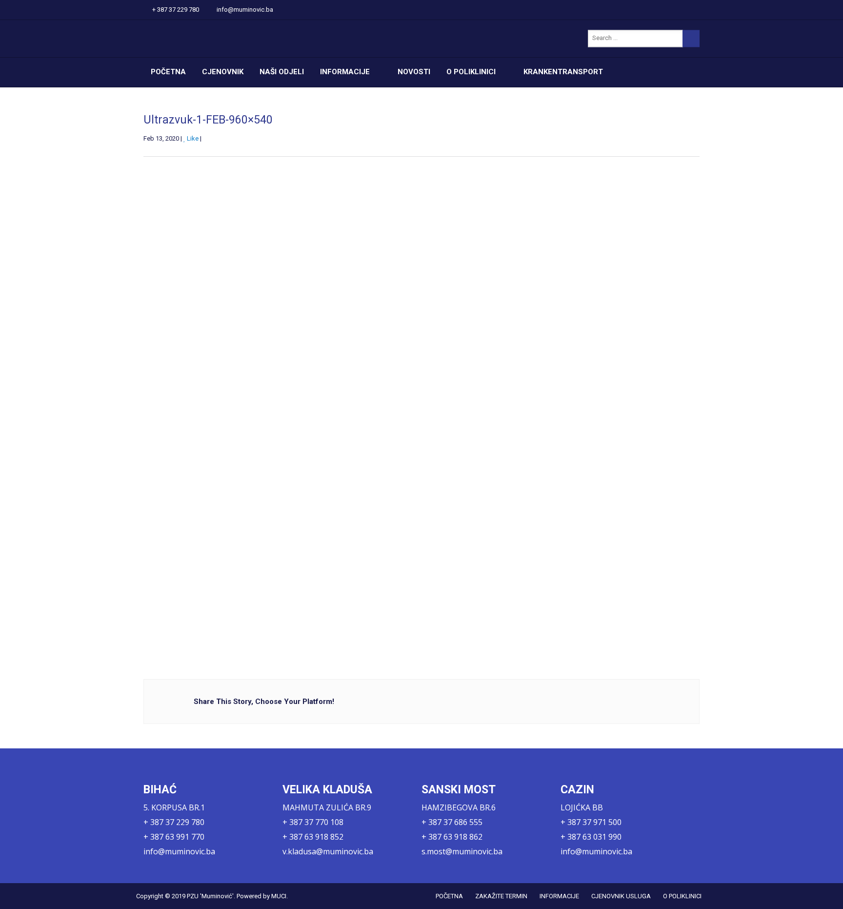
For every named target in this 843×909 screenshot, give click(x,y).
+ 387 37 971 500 (591, 822)
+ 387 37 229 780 (175, 9)
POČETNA (168, 71)
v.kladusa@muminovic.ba (327, 851)
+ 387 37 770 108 (312, 822)
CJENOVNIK (222, 71)
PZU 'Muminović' (210, 896)
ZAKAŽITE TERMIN (501, 896)
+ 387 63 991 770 (173, 837)
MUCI (278, 896)
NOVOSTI (414, 71)
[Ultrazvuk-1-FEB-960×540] (377, 402)
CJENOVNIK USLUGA (621, 896)
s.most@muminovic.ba (462, 851)
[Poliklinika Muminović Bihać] (236, 38)
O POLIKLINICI (471, 71)
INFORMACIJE (345, 71)
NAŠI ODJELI (282, 71)
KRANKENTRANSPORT (563, 71)
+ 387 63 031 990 (591, 837)
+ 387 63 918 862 (452, 837)
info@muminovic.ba (245, 9)
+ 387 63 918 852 (312, 837)
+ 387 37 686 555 (452, 822)
